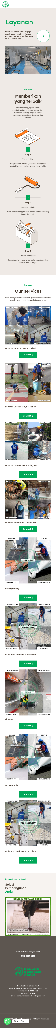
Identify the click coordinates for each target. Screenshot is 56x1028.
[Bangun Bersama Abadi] (5, 4)
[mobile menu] (52, 4)
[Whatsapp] (7, 1021)
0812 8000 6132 (28, 956)
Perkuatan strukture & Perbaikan (20, 654)
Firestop (9, 719)
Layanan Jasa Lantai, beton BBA (20, 407)
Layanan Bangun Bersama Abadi (20, 348)
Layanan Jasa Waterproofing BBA (21, 465)
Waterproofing (12, 588)
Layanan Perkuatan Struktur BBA (20, 522)
